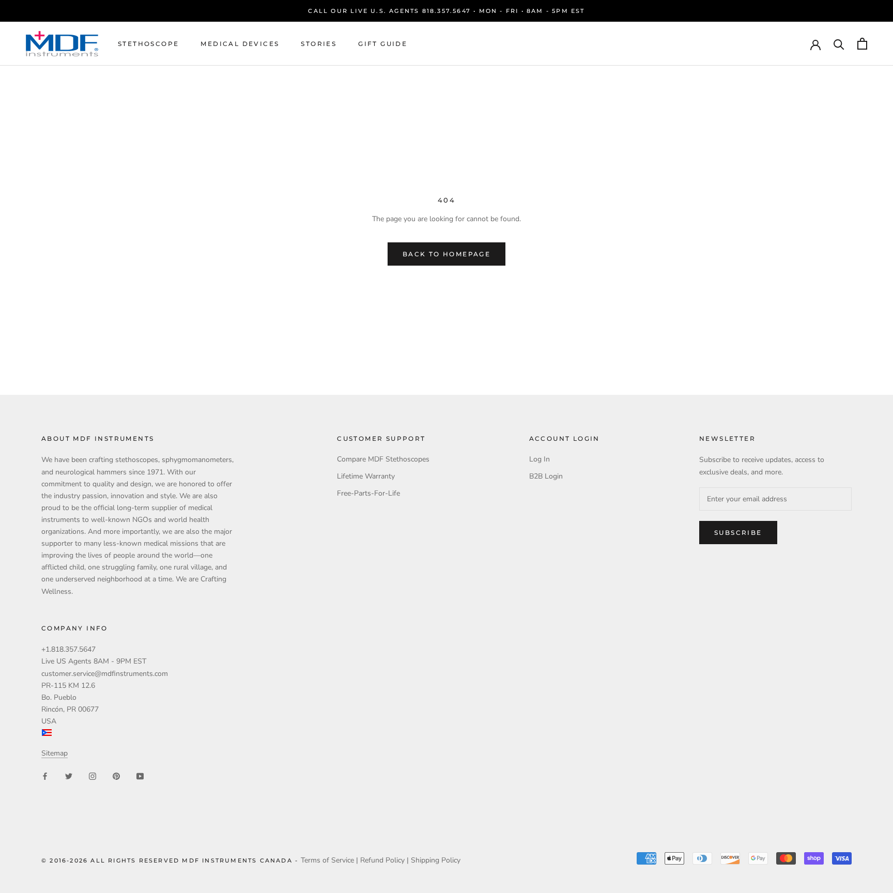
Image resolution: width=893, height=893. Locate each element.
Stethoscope (148, 44)
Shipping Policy (435, 860)
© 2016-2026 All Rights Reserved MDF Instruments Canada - (171, 860)
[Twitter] (68, 776)
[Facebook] (45, 776)
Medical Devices (240, 44)
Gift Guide (382, 44)
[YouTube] (140, 776)
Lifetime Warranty (366, 476)
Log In (539, 459)
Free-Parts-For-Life (368, 493)
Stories (318, 44)
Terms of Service (327, 860)
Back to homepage (446, 254)
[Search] (839, 43)
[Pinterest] (116, 776)
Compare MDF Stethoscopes (383, 459)
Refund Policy (382, 860)
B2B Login (546, 476)
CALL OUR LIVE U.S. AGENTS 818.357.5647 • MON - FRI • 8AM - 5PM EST (446, 10)
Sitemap (54, 753)
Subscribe (738, 532)
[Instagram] (92, 776)
